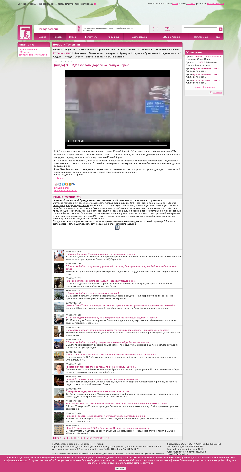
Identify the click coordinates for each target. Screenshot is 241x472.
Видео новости (94, 56)
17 (92, 438)
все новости (87, 30)
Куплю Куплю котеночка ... (203, 69)
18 (95, 438)
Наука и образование (146, 53)
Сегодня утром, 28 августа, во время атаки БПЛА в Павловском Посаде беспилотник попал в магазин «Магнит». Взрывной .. (120, 431)
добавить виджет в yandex (33, 54)
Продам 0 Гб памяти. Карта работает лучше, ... (202, 63)
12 (78, 438)
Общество (70, 49)
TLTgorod (59, 178)
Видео (72, 37)
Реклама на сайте (215, 3)
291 (107, 438)
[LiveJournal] (73, 184)
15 (86, 438)
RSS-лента (24, 52)
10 (72, 438)
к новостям (71, 190)
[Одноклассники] (67, 184)
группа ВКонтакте (28, 49)
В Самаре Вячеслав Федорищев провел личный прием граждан (108, 28)
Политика (146, 49)
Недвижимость (170, 53)
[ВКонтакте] (60, 184)
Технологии (96, 53)
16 (89, 438)
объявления (217, 92)
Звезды (133, 49)
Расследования (139, 37)
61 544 (175, 3)
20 (101, 438)
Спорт (121, 49)
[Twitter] (63, 184)
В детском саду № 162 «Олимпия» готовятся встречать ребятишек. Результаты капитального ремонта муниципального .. (121, 357)
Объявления (201, 37)
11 (75, 438)
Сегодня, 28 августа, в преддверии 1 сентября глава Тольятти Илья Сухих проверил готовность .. (121, 306)
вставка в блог (61, 187)
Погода (68, 56)
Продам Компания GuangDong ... (204, 57)
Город (56, 49)
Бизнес (42, 37)
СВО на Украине (171, 37)
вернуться (60, 190)
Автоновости (86, 49)
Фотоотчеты (91, 37)
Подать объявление (204, 87)
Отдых (57, 56)
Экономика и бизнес (167, 49)
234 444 (191, 3)
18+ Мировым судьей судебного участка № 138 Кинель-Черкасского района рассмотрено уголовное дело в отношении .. (123, 332)
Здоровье (80, 53)
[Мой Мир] (70, 184)
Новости (57, 37)
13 (81, 438)
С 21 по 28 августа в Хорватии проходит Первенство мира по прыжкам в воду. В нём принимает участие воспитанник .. (122, 406)
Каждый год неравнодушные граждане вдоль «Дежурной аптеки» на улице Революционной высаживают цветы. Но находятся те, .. (122, 418)
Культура (125, 53)
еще (218, 37)
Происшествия (106, 49)
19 (98, 438)
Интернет (111, 53)
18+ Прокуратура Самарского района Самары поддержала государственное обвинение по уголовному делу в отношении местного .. (121, 320)
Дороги (79, 56)
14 (83, 438)
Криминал (113, 37)
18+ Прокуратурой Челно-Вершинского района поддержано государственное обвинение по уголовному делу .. (122, 270)
